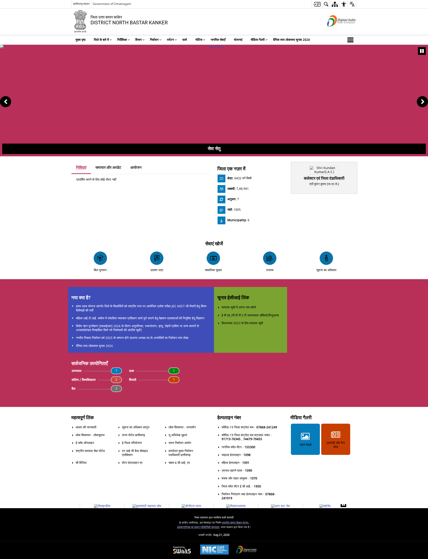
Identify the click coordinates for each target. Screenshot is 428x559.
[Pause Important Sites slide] (343, 504)
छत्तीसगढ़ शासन (81, 4)
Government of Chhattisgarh (112, 4)
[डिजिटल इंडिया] (191, 506)
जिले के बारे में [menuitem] (101, 39)
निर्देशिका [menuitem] (122, 39)
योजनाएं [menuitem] (238, 39)
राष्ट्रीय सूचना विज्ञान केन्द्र (235, 523)
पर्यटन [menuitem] (170, 39)
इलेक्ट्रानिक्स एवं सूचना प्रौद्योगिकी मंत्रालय (198, 527)
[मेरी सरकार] (325, 506)
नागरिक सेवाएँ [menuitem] (218, 39)
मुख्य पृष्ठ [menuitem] (80, 39)
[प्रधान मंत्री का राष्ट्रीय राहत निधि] (236, 506)
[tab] (81, 168)
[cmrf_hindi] (146, 506)
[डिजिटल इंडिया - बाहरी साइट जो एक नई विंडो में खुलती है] (336, 30)
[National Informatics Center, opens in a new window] (214, 550)
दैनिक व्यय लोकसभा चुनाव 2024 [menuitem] (291, 39)
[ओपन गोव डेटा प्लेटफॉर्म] (280, 506)
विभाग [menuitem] (138, 39)
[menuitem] (317, 4)
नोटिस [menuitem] (198, 39)
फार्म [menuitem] (184, 39)
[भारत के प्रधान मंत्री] (102, 506)
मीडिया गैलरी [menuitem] (258, 39)
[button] (351, 40)
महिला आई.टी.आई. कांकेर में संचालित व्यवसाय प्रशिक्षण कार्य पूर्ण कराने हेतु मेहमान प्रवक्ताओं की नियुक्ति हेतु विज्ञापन (140, 318)
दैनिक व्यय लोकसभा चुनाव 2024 (94, 346)
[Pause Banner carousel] (422, 51)
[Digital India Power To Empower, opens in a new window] (246, 550)
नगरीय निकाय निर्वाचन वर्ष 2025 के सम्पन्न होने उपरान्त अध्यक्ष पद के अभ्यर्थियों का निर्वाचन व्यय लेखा (132, 338)
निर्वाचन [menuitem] (154, 39)
